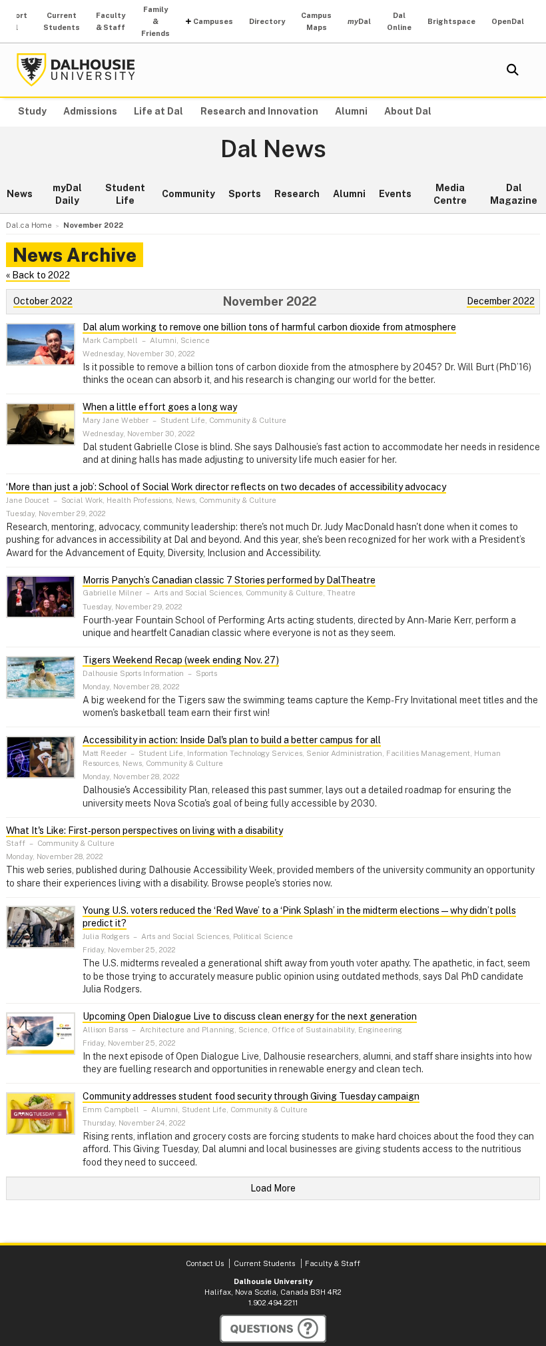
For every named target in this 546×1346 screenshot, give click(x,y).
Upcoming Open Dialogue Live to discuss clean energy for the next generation (250, 1016)
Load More (273, 1188)
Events (395, 193)
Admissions (90, 111)
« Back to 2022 (38, 275)
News (20, 193)
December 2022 (501, 301)
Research (297, 193)
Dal (359, 21)
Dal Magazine (513, 194)
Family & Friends (155, 21)
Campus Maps (316, 21)
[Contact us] (273, 1329)
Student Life (125, 194)
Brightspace (451, 21)
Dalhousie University (76, 70)
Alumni (351, 111)
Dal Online (399, 21)
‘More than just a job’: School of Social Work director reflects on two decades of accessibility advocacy (226, 487)
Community (188, 193)
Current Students (61, 21)
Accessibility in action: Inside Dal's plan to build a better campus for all (232, 740)
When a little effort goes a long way (160, 407)
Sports (244, 193)
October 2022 (43, 301)
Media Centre (450, 194)
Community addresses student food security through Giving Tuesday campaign (251, 1096)
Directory (267, 21)
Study (32, 111)
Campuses (213, 21)
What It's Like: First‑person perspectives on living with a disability (144, 830)
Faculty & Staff (110, 21)
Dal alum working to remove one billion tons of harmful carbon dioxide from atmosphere (269, 327)
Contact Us (205, 1263)
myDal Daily (67, 194)
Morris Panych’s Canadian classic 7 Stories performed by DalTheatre (229, 580)
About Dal (407, 111)
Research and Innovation (259, 111)
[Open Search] (512, 70)
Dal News (273, 149)
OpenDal (507, 21)
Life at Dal (158, 111)
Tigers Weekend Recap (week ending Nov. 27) (181, 660)
